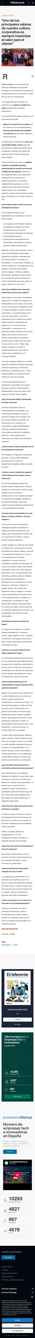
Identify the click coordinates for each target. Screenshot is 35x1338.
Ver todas (17, 1024)
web (13, 934)
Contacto (5, 1270)
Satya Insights (7, 84)
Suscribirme (8, 1257)
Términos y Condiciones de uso (13, 1280)
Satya (15, 945)
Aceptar (17, 1320)
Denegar (18, 1325)
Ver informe (17, 1096)
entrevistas (6, 945)
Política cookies (10, 1335)
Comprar (17, 1019)
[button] (32, 1297)
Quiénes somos (7, 1267)
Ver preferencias (17, 1331)
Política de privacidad (22, 1335)
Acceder (10, 1151)
